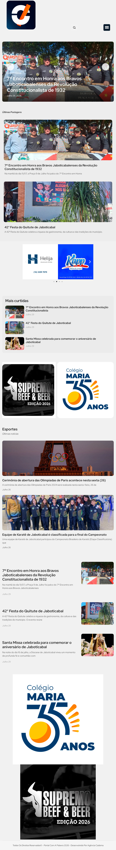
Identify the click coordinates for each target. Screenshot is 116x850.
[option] (58, 72)
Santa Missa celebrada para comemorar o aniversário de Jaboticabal (61, 340)
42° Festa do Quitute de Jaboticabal (30, 227)
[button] (106, 27)
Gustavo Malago (14, 73)
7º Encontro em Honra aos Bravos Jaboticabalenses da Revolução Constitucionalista (67, 309)
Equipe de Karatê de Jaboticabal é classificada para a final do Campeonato (54, 534)
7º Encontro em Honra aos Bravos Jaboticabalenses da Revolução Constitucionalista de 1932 (44, 84)
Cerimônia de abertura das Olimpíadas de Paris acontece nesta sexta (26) (54, 480)
